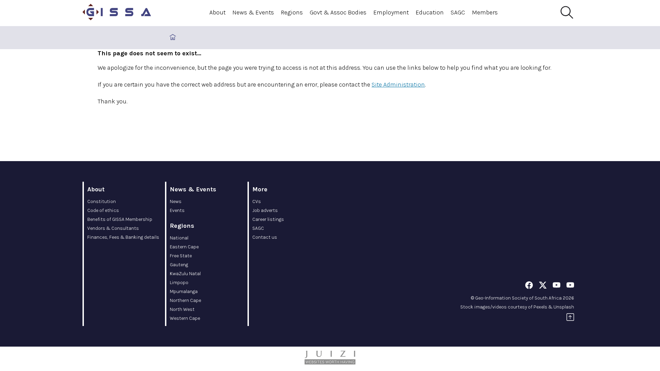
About (217, 12)
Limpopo (179, 282)
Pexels (540, 307)
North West (182, 309)
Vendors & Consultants (113, 228)
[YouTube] (556, 286)
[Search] (567, 13)
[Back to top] (570, 318)
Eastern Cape (184, 247)
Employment (391, 12)
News (176, 201)
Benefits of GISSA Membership (119, 219)
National (179, 238)
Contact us (264, 237)
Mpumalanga (184, 291)
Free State (181, 256)
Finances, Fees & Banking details (123, 237)
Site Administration (398, 84)
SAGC (458, 12)
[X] (543, 286)
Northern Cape (185, 300)
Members (485, 12)
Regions (292, 12)
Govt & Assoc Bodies (338, 12)
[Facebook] (529, 286)
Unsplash (563, 307)
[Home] (116, 13)
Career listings (268, 219)
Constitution (101, 201)
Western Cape (185, 318)
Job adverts (265, 210)
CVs (256, 201)
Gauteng (179, 265)
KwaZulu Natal (185, 274)
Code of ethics (103, 210)
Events (177, 210)
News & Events (253, 12)
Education (430, 12)
